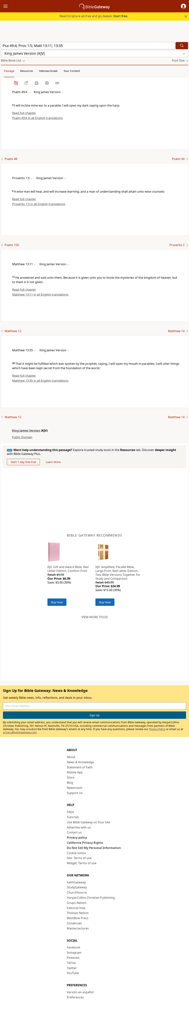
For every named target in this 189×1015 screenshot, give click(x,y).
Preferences (75, 997)
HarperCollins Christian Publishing (91, 898)
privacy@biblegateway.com (20, 732)
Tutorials (73, 817)
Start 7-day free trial (23, 462)
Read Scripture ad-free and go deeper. (94, 16)
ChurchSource (77, 892)
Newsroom (74, 788)
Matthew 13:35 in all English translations (40, 381)
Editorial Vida (76, 908)
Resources (26, 71)
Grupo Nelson (76, 903)
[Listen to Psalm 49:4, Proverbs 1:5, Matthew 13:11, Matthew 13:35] (57, 83)
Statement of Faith (80, 767)
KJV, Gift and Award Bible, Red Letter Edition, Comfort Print (68, 569)
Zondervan (74, 923)
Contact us (74, 832)
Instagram (74, 952)
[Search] (182, 45)
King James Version (26, 431)
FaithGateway (76, 882)
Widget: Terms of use (81, 863)
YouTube (73, 973)
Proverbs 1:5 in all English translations (38, 204)
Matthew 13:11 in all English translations (40, 295)
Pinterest (73, 958)
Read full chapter (24, 113)
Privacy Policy (157, 729)
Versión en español (80, 992)
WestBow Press (77, 918)
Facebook (73, 947)
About (71, 757)
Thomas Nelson (78, 913)
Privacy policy (77, 837)
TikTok (71, 963)
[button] (183, 6)
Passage (9, 71)
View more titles (94, 617)
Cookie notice (76, 853)
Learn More (53, 462)
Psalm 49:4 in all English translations (37, 118)
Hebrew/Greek (48, 71)
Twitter (72, 968)
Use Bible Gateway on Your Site (88, 822)
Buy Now (57, 602)
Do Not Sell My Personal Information (94, 848)
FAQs (70, 812)
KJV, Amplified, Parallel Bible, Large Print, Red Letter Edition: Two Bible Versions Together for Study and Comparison (117, 572)
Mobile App (75, 772)
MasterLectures (78, 928)
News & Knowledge (80, 762)
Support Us (75, 793)
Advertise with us (79, 827)
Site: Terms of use (79, 858)
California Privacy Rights (85, 843)
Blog (70, 783)
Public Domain (22, 437)
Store (70, 777)
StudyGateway (77, 887)
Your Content (71, 71)
